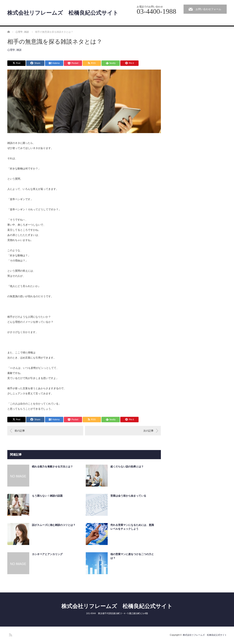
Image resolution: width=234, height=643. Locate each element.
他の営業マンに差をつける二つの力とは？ (132, 556)
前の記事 (20, 430)
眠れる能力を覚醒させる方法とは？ (52, 466)
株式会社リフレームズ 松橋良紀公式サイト (62, 13)
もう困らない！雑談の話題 (47, 495)
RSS (10, 634)
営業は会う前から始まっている (128, 495)
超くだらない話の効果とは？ (127, 466)
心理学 (11, 49)
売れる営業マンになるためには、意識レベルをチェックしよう (132, 526)
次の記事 (148, 430)
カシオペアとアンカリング (47, 554)
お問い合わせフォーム (208, 9)
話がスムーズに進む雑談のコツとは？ (54, 524)
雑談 (19, 49)
